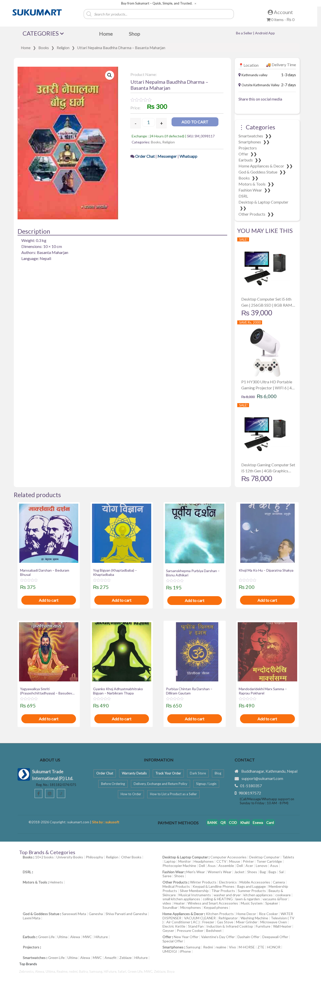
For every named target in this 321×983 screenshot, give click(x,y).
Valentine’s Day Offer (218, 937)
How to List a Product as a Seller (173, 794)
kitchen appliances (258, 895)
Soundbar (170, 907)
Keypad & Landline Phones (213, 886)
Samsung (193, 947)
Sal (281, 872)
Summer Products (252, 890)
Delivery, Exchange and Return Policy (160, 784)
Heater (179, 903)
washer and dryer (227, 895)
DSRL (243, 196)
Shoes (252, 872)
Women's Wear (219, 872)
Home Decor (246, 914)
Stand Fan (196, 926)
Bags (272, 872)
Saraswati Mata (74, 914)
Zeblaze (125, 957)
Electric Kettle (174, 926)
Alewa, (40, 971)
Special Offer (173, 941)
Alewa (75, 937)
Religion (63, 47)
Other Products (252, 214)
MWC (87, 937)
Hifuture (101, 937)
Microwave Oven (273, 922)
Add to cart (195, 121)
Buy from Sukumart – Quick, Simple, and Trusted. (156, 3)
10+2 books (44, 857)
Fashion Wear (250, 190)
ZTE (261, 947)
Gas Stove (225, 922)
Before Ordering (113, 784)
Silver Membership (194, 890)
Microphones (190, 907)
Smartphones (250, 141)
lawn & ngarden (247, 899)
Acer (249, 865)
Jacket (239, 872)
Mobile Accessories (254, 882)
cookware (283, 895)
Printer (248, 861)
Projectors (247, 147)
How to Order (131, 794)
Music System (252, 903)
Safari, (123, 971)
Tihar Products (223, 890)
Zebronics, (26, 971)
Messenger (167, 156)
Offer (243, 153)
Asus (212, 865)
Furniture (263, 926)
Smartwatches (251, 135)
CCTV (221, 861)
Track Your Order (168, 773)
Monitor (184, 861)
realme (221, 947)
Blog (218, 773)
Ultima (62, 937)
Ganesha (96, 914)
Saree (167, 876)
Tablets (288, 857)
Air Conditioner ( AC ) (183, 922)
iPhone (185, 951)
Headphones (204, 861)
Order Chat (145, 156)
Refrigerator (228, 918)
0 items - (282, 19)
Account (283, 12)
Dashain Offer (248, 937)
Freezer (208, 922)
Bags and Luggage (251, 886)
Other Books (131, 857)
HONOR (273, 947)
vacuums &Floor (275, 899)
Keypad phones (216, 907)
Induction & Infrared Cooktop (229, 926)
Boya (171, 971)
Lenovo (261, 865)
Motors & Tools (252, 184)
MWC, (149, 971)
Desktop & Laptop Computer (263, 202)
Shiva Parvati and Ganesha (126, 914)
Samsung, (96, 971)
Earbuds (246, 159)
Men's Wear (195, 872)
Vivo (232, 947)
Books (43, 47)
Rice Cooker (268, 914)
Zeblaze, (160, 971)
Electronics (228, 882)
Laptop (170, 861)
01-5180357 (251, 785)
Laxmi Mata (31, 918)
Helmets (56, 882)
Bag (263, 872)
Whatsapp (188, 156)
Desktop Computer (264, 857)
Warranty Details (134, 773)
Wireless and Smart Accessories (213, 903)
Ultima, (51, 971)
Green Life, (136, 971)
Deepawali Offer (275, 937)
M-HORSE (247, 947)
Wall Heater (282, 926)
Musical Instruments (195, 895)
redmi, (74, 971)
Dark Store (198, 773)
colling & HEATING (218, 899)
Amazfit (111, 957)
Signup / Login (206, 784)
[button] (109, 75)
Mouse (234, 861)
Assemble (226, 865)
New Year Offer (186, 937)
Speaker (271, 903)
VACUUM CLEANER (200, 918)
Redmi (208, 947)
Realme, (63, 971)
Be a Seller (244, 33)
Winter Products (203, 882)
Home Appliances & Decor (261, 165)
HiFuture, (111, 971)
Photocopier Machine (179, 865)
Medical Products (176, 886)
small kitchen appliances (181, 899)
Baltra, (84, 971)
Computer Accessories (228, 857)
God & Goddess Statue (258, 171)
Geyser (168, 930)
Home (26, 47)
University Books (69, 857)
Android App (265, 33)
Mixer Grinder (247, 922)
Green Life (46, 937)
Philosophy (94, 857)
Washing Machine (254, 918)
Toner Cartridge (269, 861)
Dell (202, 865)
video (167, 903)
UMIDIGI (170, 951)
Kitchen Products (220, 914)
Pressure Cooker (190, 930)
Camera (279, 882)
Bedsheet (214, 930)
